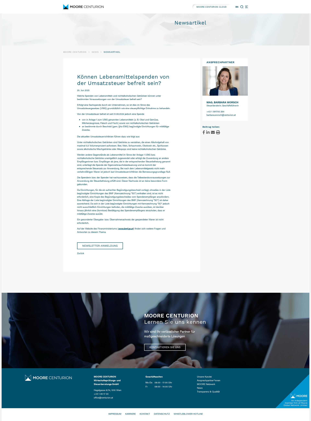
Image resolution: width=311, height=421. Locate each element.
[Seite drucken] (218, 132)
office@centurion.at (103, 397)
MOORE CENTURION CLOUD (211, 6)
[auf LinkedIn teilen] (208, 132)
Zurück (80, 253)
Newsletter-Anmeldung (100, 245)
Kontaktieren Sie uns (164, 347)
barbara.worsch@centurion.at (221, 114)
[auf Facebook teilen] (203, 132)
